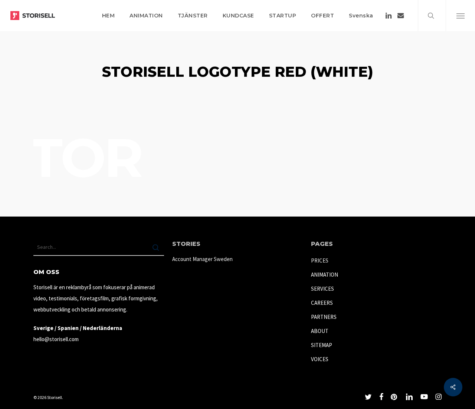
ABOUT (319, 330)
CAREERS (322, 302)
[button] (460, 15)
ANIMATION (324, 274)
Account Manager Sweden (202, 259)
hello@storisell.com (56, 339)
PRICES (319, 260)
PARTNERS (324, 316)
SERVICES (322, 288)
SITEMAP (321, 345)
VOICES (319, 359)
